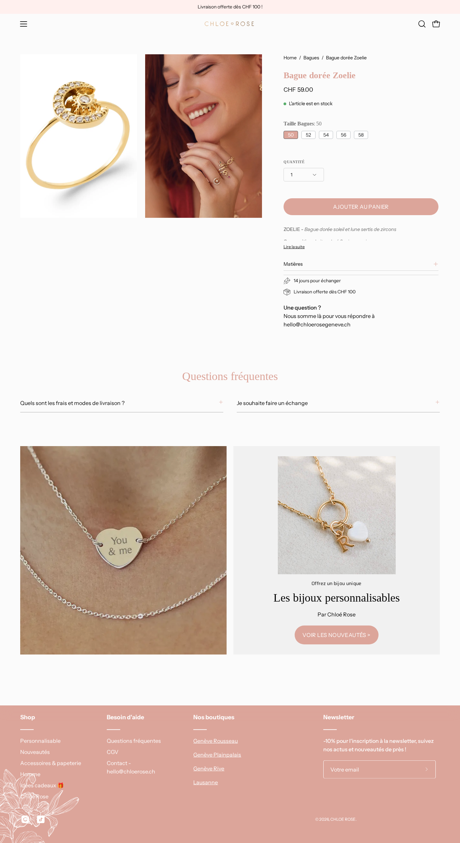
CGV (113, 752)
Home (290, 58)
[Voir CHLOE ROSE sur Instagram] (25, 819)
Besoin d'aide (125, 717)
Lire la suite (294, 246)
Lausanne (205, 782)
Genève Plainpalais (217, 754)
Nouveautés (35, 752)
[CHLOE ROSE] (230, 24)
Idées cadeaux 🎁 (42, 785)
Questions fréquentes (134, 740)
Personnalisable (40, 740)
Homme (30, 774)
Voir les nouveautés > (336, 635)
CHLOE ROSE (343, 818)
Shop (27, 717)
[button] (422, 24)
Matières (293, 264)
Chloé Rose (34, 796)
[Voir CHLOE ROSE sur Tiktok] (41, 819)
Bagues (311, 58)
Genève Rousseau (215, 740)
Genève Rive (208, 768)
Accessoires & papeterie (50, 763)
